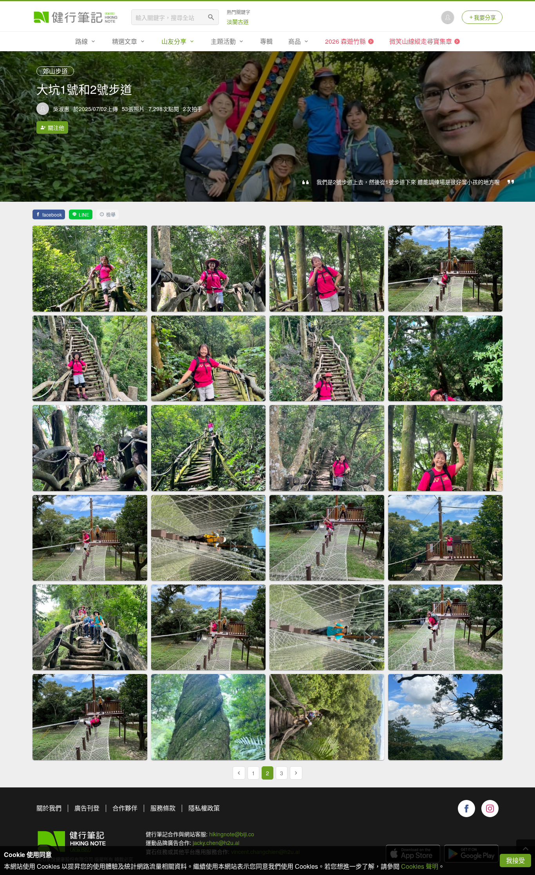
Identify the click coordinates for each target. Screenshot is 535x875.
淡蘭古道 (238, 21)
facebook (52, 214)
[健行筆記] (76, 17)
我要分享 (485, 17)
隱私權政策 (204, 807)
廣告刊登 (86, 807)
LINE (84, 214)
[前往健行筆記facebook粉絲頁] (466, 808)
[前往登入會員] (447, 17)
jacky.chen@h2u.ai (216, 842)
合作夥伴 (124, 807)
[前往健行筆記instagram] (490, 808)
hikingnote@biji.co (231, 834)
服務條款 (162, 807)
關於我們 (48, 807)
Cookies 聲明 (419, 866)
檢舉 (111, 214)
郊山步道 (55, 70)
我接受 (515, 860)
